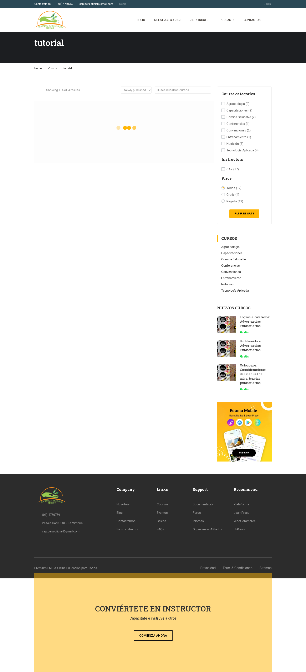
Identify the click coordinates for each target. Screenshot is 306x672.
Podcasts (227, 20)
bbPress (239, 529)
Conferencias (238, 124)
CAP (232, 169)
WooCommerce (245, 521)
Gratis (232, 195)
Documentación (203, 504)
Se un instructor (127, 529)
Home (38, 68)
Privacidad (208, 568)
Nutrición (234, 144)
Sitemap (266, 568)
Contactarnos (126, 521)
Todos (233, 188)
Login (267, 3)
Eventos (162, 513)
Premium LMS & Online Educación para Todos (65, 568)
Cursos (52, 68)
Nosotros (123, 504)
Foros (197, 513)
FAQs (160, 529)
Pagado (234, 201)
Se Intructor (200, 20)
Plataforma (241, 504)
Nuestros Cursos (167, 20)
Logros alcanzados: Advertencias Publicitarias (255, 321)
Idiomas (198, 521)
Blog (120, 513)
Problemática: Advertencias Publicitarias (250, 345)
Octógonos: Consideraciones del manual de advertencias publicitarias (253, 374)
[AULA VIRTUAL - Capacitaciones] (50, 20)
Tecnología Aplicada (242, 150)
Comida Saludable (241, 117)
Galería (161, 521)
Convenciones (238, 130)
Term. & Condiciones (238, 568)
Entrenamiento (238, 137)
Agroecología (237, 104)
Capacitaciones (239, 110)
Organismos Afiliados (207, 529)
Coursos (163, 504)
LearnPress (241, 513)
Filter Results (244, 213)
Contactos (252, 20)
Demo (123, 3)
